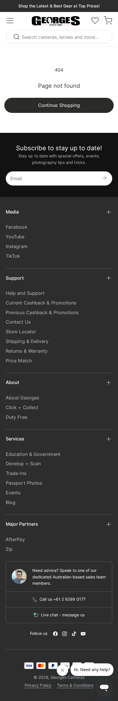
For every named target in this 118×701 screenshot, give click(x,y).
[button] (56, 21)
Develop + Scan (23, 463)
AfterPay (15, 539)
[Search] (17, 36)
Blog (10, 502)
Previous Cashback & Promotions (42, 312)
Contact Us (18, 322)
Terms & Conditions (75, 685)
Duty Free (16, 417)
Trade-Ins (16, 473)
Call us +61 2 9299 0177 (63, 599)
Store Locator (21, 331)
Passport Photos (24, 483)
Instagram (16, 246)
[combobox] (59, 36)
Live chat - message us (62, 615)
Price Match (19, 360)
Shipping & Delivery (27, 341)
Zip (9, 549)
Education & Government (33, 454)
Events (13, 492)
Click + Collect (22, 407)
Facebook (16, 227)
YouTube (15, 236)
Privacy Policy (38, 685)
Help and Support (25, 293)
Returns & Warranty (27, 351)
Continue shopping (59, 105)
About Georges (22, 398)
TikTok (13, 256)
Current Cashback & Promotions (41, 303)
